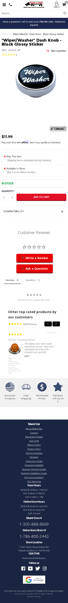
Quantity (8, 191)
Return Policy (34, 444)
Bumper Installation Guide (34, 473)
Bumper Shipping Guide (34, 469)
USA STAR (34, 440)
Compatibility (13, 211)
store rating (26, 591)
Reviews (34, 457)
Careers (34, 432)
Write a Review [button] (37, 258)
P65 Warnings (34, 481)
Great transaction (21, 340)
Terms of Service (34, 453)
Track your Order (34, 461)
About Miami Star (34, 428)
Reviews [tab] (10, 280)
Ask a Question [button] (37, 268)
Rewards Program (34, 436)
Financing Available (34, 465)
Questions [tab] (30, 280)
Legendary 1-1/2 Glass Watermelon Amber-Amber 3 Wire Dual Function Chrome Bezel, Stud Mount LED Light (14, 363)
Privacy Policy (34, 448)
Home (5, 34)
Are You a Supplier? (34, 477)
